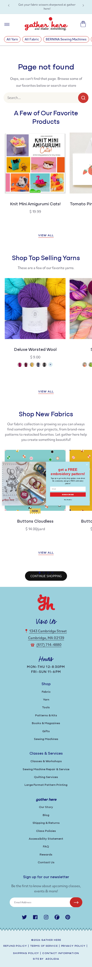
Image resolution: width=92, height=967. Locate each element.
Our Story (46, 807)
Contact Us (46, 862)
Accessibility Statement (46, 838)
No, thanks (68, 500)
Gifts (46, 731)
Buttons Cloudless (35, 522)
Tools (46, 707)
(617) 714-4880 (49, 644)
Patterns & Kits (46, 715)
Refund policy (15, 946)
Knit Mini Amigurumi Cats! (35, 204)
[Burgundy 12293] (26, 365)
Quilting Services (46, 777)
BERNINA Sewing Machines (66, 39)
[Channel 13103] (38, 365)
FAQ (46, 846)
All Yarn (12, 39)
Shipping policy (26, 953)
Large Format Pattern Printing (46, 784)
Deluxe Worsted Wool (35, 350)
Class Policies (46, 831)
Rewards (46, 854)
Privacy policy (73, 946)
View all (46, 235)
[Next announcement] (83, 5)
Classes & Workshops (46, 761)
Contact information (60, 953)
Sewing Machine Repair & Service (46, 769)
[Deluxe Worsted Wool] (50, 366)
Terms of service (44, 946)
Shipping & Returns (46, 823)
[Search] (83, 98)
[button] (40, 573)
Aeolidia (52, 959)
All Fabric (32, 39)
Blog (46, 815)
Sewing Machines (46, 739)
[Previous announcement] (9, 5)
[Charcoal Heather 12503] (44, 365)
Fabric (46, 691)
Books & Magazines (46, 723)
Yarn (46, 699)
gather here (51, 940)
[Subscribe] (76, 902)
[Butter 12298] (32, 365)
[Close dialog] (87, 465)
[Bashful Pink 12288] (19, 365)
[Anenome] (84, 365)
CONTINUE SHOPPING (46, 576)
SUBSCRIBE (68, 494)
